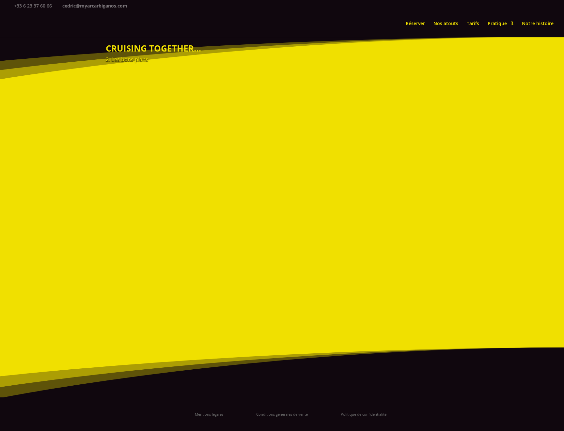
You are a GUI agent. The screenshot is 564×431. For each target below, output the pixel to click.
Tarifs (473, 23)
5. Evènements (393, 110)
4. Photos (387, 100)
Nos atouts (445, 23)
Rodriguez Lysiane (419, 339)
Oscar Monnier (415, 302)
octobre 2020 (391, 166)
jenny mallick (413, 241)
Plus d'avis (417, 380)
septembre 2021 (395, 147)
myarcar (128, 256)
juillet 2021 (389, 157)
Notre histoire (538, 23)
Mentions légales (209, 414)
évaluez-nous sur (420, 226)
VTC (406, 129)
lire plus (121, 273)
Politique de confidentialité (363, 414)
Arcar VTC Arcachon (425, 186)
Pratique (497, 23)
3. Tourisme (390, 90)
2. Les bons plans (189, 256)
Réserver (415, 23)
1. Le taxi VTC (391, 70)
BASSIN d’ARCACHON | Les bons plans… (186, 245)
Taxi (386, 129)
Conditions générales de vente (282, 414)
